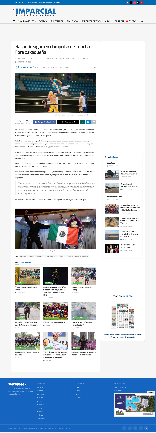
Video (132, 21)
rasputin (61, 256)
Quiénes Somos (32, 2)
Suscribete (19, 2)
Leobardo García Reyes (30, 67)
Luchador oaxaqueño (36, 256)
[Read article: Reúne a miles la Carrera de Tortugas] (83, 276)
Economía (40, 394)
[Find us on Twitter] (131, 2)
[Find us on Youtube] (141, 2)
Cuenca (78, 398)
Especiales (57, 21)
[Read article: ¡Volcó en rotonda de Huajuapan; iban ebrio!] (112, 175)
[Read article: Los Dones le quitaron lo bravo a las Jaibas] (27, 341)
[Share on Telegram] (88, 122)
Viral (108, 21)
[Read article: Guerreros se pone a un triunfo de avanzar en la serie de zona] (83, 341)
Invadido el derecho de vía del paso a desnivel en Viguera (129, 220)
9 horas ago (48, 298)
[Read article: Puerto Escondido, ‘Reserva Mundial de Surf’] (83, 311)
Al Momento (27, 21)
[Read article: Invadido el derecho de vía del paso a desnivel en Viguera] (112, 222)
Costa (78, 391)
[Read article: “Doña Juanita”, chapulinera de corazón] (27, 276)
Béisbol (48, 282)
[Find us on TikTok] (138, 2)
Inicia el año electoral (115, 197)
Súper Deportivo (91, 21)
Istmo (78, 387)
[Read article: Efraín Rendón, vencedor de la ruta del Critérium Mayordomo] (27, 311)
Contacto (49, 2)
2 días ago (47, 360)
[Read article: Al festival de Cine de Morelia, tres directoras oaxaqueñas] (112, 235)
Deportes (40, 405)
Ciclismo (20, 317)
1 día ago (76, 292)
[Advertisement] (78, 32)
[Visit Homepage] (34, 12)
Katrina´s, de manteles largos (54, 322)
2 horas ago (20, 292)
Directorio (42, 2)
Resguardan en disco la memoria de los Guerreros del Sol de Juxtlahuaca (130, 207)
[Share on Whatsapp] (82, 122)
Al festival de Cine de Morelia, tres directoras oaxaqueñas (129, 234)
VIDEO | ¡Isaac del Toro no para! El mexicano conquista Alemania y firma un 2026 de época (55, 354)
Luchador (23, 256)
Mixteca (79, 394)
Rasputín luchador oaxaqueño (77, 256)
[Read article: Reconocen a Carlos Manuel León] (112, 248)
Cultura (40, 415)
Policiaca (72, 21)
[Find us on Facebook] (127, 2)
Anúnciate (56, 2)
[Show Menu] (14, 21)
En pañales (111, 163)
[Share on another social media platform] (93, 122)
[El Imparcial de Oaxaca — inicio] (20, 384)
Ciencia (40, 412)
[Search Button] (142, 21)
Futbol (20, 282)
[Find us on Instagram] (134, 2)
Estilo (39, 401)
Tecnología (41, 418)
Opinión (119, 21)
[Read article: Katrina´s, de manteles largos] (55, 311)
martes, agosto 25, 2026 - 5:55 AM (56, 67)
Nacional (40, 398)
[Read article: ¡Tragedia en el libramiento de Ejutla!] (112, 188)
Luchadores (51, 256)
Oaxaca (42, 21)
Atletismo (77, 282)
